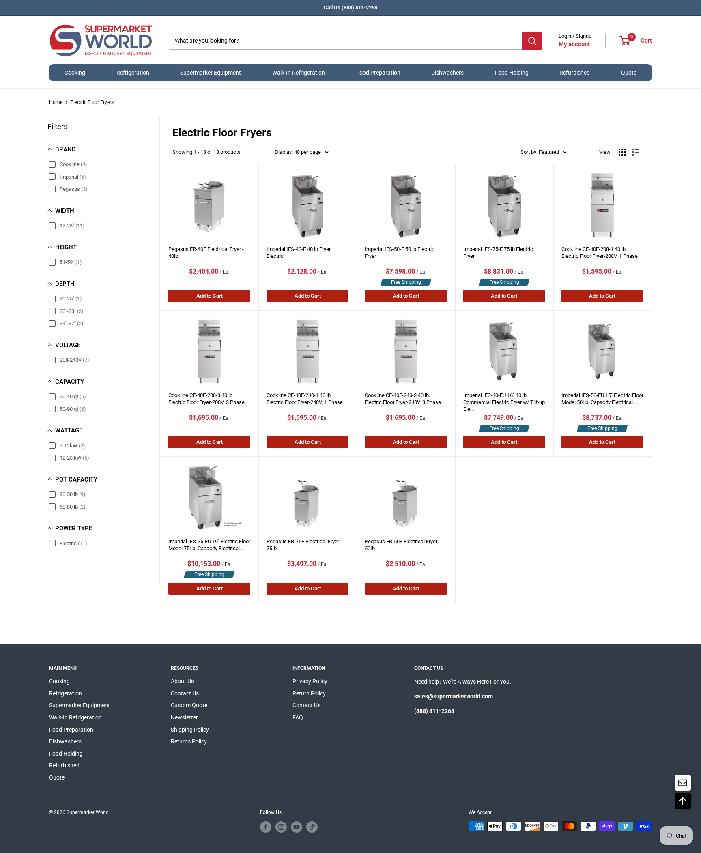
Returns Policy (189, 741)
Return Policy (309, 693)
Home (55, 102)
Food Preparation (378, 72)
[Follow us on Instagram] (281, 827)
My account (574, 44)
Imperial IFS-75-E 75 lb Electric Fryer (498, 252)
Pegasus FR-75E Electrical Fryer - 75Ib (304, 544)
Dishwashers (447, 72)
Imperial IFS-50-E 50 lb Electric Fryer (399, 252)
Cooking (75, 72)
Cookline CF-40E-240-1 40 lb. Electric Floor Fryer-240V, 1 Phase (305, 398)
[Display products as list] (635, 152)
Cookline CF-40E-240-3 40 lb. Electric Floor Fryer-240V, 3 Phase (403, 398)
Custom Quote (189, 705)
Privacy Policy (309, 681)
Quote (628, 72)
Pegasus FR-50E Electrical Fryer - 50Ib (402, 544)
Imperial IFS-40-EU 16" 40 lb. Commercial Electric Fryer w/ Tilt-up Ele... (504, 400)
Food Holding (512, 72)
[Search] (532, 41)
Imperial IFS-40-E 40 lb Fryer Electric (299, 252)
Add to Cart (209, 296)
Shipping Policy (190, 729)
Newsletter (184, 717)
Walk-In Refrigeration (298, 72)
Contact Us (185, 693)
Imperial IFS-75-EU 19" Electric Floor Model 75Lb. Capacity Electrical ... (209, 544)
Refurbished (574, 72)
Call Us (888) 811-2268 (350, 7)
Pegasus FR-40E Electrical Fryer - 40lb (206, 252)
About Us (182, 681)
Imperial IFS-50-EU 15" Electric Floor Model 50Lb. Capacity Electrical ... (602, 398)
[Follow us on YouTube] (296, 827)
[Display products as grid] (622, 152)
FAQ (297, 717)
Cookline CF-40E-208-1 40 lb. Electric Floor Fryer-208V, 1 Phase (599, 252)
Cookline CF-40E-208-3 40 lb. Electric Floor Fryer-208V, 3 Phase (206, 398)
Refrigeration (132, 72)
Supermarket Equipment (210, 72)
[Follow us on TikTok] (312, 827)
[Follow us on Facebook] (265, 827)
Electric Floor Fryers (92, 102)
